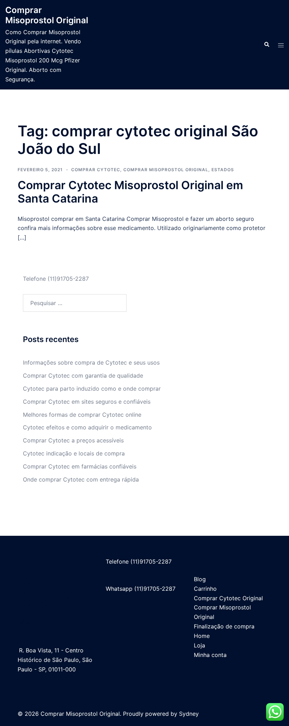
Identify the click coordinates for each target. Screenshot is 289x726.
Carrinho (205, 588)
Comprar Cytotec (95, 169)
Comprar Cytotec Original (228, 598)
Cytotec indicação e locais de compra (74, 453)
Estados (222, 169)
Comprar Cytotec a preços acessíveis (73, 440)
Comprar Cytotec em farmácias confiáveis (79, 466)
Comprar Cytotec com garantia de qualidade (83, 375)
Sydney (189, 713)
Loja (199, 645)
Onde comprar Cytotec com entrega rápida (81, 479)
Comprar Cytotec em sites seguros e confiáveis (86, 401)
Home (202, 635)
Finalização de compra (224, 626)
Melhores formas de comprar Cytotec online (82, 414)
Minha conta (210, 654)
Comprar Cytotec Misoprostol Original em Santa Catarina (130, 191)
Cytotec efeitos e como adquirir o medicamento (87, 427)
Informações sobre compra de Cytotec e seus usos (91, 362)
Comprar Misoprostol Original (46, 15)
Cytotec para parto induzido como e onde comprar (92, 388)
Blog (200, 579)
